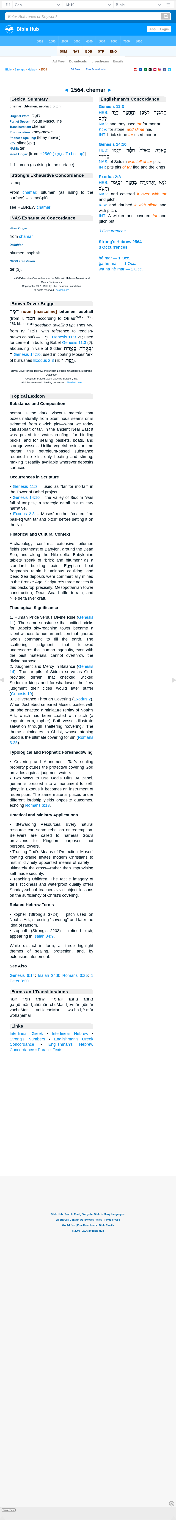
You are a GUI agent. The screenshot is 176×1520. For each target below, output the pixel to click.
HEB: (103, 112)
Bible (8, 69)
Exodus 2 (82, 699)
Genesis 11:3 (64, 337)
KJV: (103, 129)
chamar (29, 192)
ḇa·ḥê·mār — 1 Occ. (117, 263)
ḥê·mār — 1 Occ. (114, 258)
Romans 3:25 (75, 975)
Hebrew (33, 69)
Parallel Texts (50, 1050)
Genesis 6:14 (22, 975)
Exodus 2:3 (43, 360)
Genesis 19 (21, 693)
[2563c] (5, 690)
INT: (102, 134)
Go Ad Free (9, 1510)
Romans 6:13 (37, 805)
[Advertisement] (88, 1147)
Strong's (20, 69)
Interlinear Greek (26, 1033)
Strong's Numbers (27, 1039)
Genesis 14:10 (27, 354)
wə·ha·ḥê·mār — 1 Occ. (121, 269)
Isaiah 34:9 (43, 936)
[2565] (170, 690)
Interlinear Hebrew (70, 1033)
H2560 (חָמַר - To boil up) (62, 154)
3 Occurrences (112, 231)
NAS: (103, 124)
